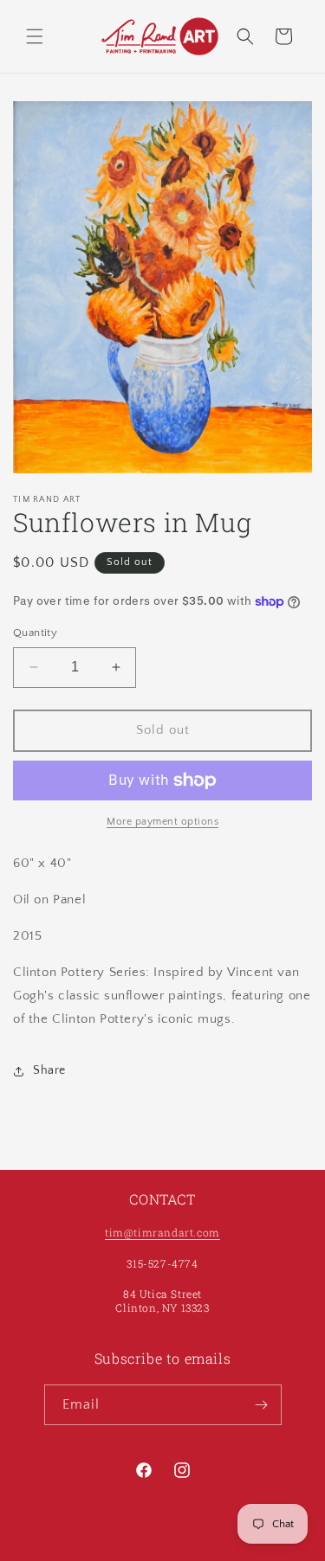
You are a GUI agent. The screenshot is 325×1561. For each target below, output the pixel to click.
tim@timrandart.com (162, 1232)
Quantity (35, 632)
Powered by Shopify (214, 1554)
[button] (35, 36)
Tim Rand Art (135, 1554)
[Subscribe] (262, 1404)
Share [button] (49, 1070)
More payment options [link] (162, 821)
